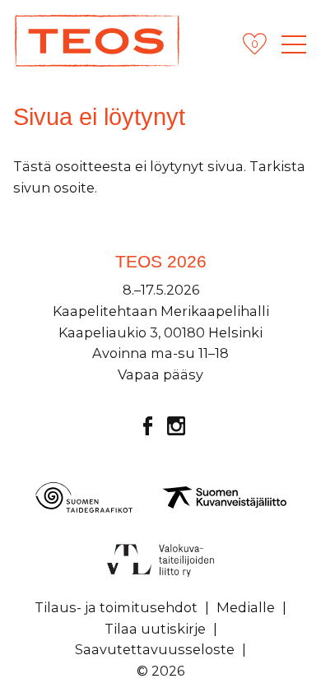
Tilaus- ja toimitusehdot (116, 607)
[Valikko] (293, 44)
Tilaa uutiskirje (155, 628)
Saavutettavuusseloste (155, 649)
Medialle (245, 607)
